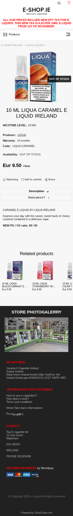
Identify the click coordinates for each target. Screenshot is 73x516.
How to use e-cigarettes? (21, 395)
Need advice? (36, 197)
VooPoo (50, 374)
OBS (63, 377)
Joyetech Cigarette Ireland (22, 368)
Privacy (15, 413)
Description (36, 191)
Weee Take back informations (24, 407)
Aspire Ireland (14, 371)
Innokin (34, 374)
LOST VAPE (51, 377)
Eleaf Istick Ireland (18, 374)
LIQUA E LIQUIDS (35, 45)
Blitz (41, 374)
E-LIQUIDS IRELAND (12, 45)
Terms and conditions (19, 401)
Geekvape (21, 377)
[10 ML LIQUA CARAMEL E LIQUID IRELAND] (36, 77)
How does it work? (17, 398)
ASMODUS (36, 377)
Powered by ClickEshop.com (36, 512)
